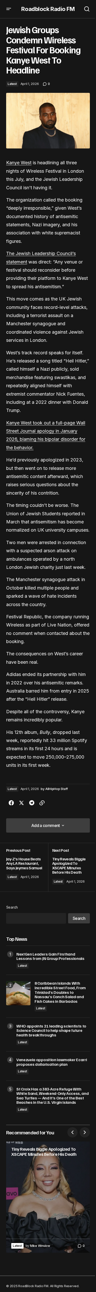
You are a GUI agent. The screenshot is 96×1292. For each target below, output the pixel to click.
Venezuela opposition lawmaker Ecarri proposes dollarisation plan (51, 1062)
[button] (9, 9)
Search (12, 907)
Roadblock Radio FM (47, 9)
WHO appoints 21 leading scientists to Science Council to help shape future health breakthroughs (51, 1030)
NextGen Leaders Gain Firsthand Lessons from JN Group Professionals (50, 956)
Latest (12, 84)
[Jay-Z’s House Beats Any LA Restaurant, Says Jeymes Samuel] (27, 867)
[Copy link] (42, 803)
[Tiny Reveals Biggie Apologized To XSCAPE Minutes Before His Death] (69, 867)
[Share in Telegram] (32, 803)
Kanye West (18, 162)
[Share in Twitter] (21, 803)
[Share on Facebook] (11, 803)
